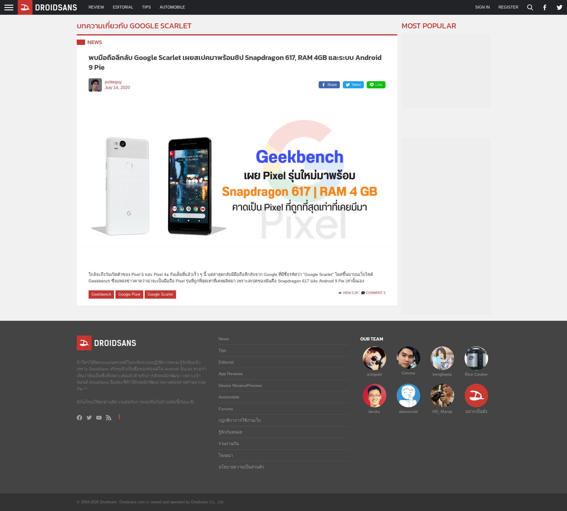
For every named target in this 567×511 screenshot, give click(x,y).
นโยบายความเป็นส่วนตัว (241, 467)
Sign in (482, 7)
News (94, 42)
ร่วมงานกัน (229, 443)
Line (378, 85)
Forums (226, 408)
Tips (146, 7)
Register (508, 7)
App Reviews (231, 373)
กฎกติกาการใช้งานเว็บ (240, 420)
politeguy (113, 82)
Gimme (408, 373)
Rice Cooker (476, 374)
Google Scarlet (160, 294)
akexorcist (408, 411)
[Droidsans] (47, 7)
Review (96, 7)
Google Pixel (129, 294)
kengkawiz (442, 374)
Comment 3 (375, 292)
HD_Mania (442, 411)
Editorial (123, 7)
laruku (374, 411)
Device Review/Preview (240, 385)
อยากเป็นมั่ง (476, 411)
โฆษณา (226, 455)
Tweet (356, 85)
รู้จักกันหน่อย (230, 432)
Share (332, 85)
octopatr (374, 374)
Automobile (172, 7)
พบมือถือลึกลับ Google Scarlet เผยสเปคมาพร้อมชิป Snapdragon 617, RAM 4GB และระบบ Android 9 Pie (235, 62)
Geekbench (101, 294)
